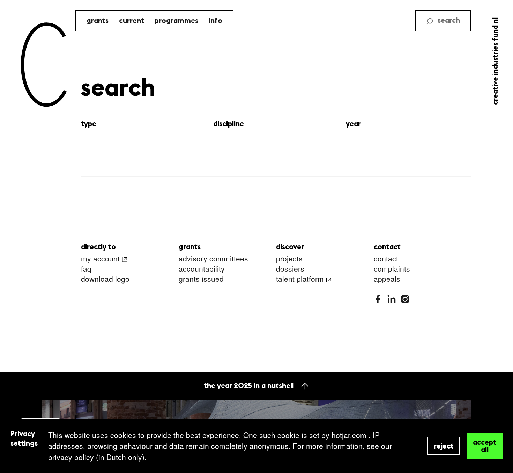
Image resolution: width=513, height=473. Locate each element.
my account (100, 259)
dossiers (290, 269)
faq (86, 269)
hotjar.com (350, 435)
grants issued (201, 279)
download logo (105, 279)
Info (215, 21)
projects (289, 259)
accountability (202, 269)
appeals (387, 279)
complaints (392, 269)
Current (131, 21)
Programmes (176, 21)
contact (386, 259)
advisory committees (213, 259)
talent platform (300, 279)
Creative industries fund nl (495, 61)
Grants (98, 21)
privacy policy (72, 457)
